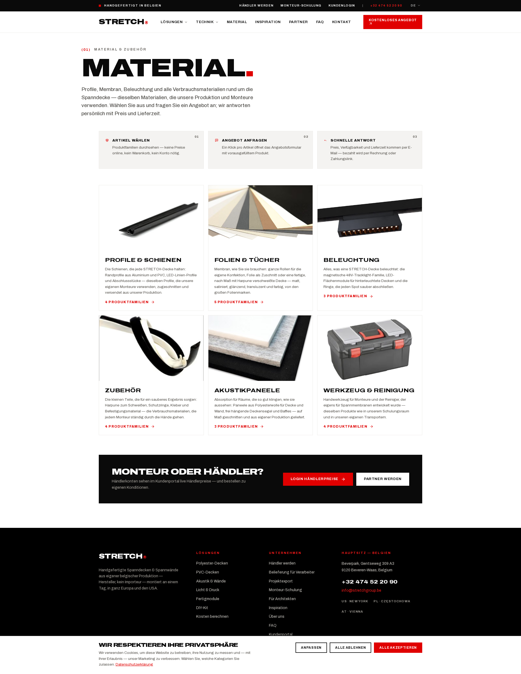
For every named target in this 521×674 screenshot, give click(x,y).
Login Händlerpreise (314, 479)
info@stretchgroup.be (361, 590)
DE (413, 5)
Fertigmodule (207, 599)
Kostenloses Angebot (393, 20)
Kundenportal (281, 634)
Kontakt (341, 22)
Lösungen (172, 22)
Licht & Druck (207, 590)
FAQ (320, 22)
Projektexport (281, 581)
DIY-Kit (202, 608)
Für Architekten (282, 599)
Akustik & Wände (211, 581)
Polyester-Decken (212, 563)
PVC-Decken (207, 572)
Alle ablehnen (350, 648)
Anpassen (311, 648)
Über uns (276, 617)
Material (237, 22)
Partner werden (383, 479)
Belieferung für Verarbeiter (291, 572)
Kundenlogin (342, 5)
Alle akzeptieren (398, 648)
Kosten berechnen (212, 617)
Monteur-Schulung (301, 5)
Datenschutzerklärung (134, 664)
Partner (298, 22)
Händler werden (256, 5)
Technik (205, 22)
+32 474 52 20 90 (386, 5)
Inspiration (268, 22)
